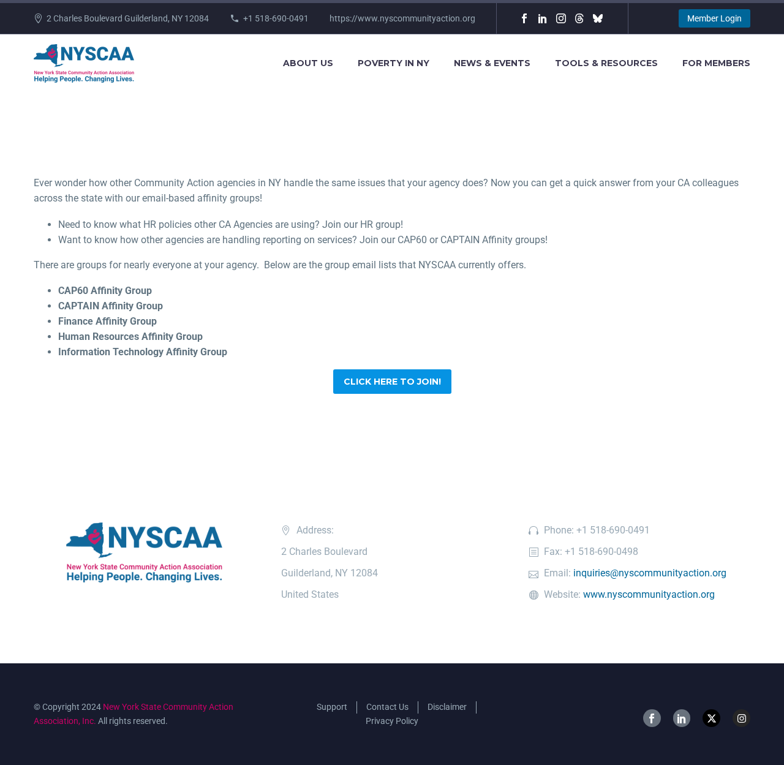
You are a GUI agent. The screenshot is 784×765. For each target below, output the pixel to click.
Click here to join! (392, 381)
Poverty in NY (393, 63)
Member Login (714, 18)
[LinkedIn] (542, 18)
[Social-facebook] (652, 718)
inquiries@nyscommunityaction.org (649, 573)
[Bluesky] (598, 18)
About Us (308, 63)
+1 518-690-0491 (276, 18)
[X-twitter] (711, 718)
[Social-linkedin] (682, 718)
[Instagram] (561, 18)
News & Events (492, 63)
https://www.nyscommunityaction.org (402, 18)
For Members (716, 63)
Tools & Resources (606, 63)
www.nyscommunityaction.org (649, 594)
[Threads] (579, 18)
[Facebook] (524, 18)
